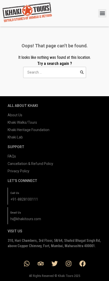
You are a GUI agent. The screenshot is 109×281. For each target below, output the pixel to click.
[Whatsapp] (26, 263)
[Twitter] (54, 263)
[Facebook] (82, 263)
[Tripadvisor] (40, 263)
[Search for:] (54, 72)
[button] (102, 13)
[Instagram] (68, 263)
